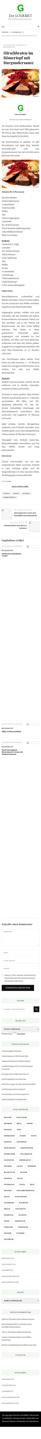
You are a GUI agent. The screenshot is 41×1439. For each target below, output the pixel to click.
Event (23, 1136)
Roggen (8, 1191)
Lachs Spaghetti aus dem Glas (14, 1079)
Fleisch (6, 493)
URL (3, 1332)
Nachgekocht (9, 47)
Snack (7, 1209)
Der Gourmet (20, 114)
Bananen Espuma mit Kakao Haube (16, 1061)
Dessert (8, 1130)
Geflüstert (7, 1264)
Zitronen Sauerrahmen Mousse (21, 1319)
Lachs (20, 1166)
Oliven (23, 1172)
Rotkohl (26, 493)
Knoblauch (25, 1160)
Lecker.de (9, 481)
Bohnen (8, 1123)
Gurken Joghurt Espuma (11, 1051)
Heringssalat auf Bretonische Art (15, 1074)
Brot (19, 1123)
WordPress (34, 1421)
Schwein (23, 1203)
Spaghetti (20, 1209)
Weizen (7, 1233)
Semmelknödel (9, 497)
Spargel (22, 1215)
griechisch (9, 1148)
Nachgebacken (9, 1276)
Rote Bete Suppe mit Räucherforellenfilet (19, 1084)
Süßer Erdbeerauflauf (11, 732)
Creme (30, 1123)
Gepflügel (22, 1142)
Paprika (8, 1178)
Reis (32, 1184)
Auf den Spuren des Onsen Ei (13, 1089)
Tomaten (8, 1227)
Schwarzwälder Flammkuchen (14, 1099)
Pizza (22, 1184)
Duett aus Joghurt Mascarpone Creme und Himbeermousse (12, 752)
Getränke (6, 1270)
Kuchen (8, 1166)
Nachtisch (9, 1172)
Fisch (34, 1136)
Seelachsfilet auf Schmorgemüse (15, 1094)
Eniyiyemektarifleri (10, 1324)
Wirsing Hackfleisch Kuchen (19, 1332)
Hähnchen (9, 1154)
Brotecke (6, 1258)
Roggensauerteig (26, 1191)
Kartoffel (9, 1160)
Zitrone (20, 1233)
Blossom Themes (9, 1421)
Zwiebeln (9, 1239)
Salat (7, 1197)
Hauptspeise (26, 1148)
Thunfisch (20, 1221)
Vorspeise (23, 1227)
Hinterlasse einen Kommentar (20, 119)
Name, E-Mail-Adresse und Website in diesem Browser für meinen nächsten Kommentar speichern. (20, 978)
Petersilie (9, 1184)
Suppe (7, 1221)
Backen (8, 1117)
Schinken (9, 1203)
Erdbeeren (9, 1136)
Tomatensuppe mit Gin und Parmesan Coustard (17, 1067)
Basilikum (22, 1117)
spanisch (8, 1215)
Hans (4, 1319)
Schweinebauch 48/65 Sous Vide (15, 1056)
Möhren (32, 1166)
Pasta (20, 1178)
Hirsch (16, 493)
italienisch (26, 1154)
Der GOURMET (20, 15)
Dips (19, 1130)
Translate (21, 1034)
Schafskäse (21, 1197)
